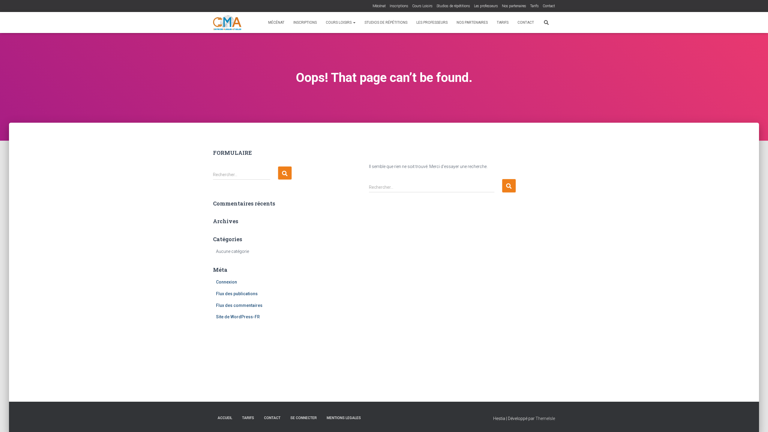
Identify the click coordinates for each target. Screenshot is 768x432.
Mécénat (379, 6)
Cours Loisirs (422, 6)
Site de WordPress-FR (238, 316)
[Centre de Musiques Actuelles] (227, 22)
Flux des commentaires (239, 305)
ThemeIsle (545, 418)
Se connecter (303, 418)
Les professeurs (486, 6)
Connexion (226, 282)
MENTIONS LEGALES (344, 418)
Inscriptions (399, 6)
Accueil (225, 418)
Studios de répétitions (453, 6)
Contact (549, 6)
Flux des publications (237, 293)
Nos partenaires (514, 6)
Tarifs (534, 6)
